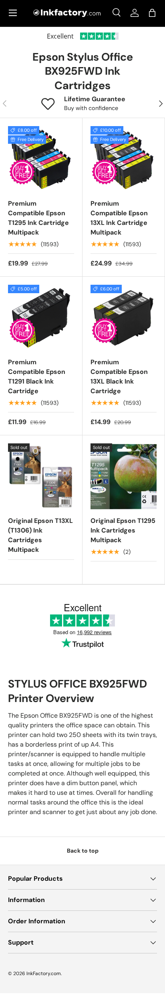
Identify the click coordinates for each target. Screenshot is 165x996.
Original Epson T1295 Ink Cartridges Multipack (123, 530)
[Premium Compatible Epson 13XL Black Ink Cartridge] (124, 318)
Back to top (83, 850)
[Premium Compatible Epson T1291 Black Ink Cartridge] (41, 318)
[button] (152, 13)
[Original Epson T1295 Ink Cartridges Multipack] (124, 476)
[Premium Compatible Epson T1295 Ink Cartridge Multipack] (41, 159)
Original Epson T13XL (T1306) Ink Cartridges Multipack (40, 535)
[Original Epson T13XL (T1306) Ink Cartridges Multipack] (41, 476)
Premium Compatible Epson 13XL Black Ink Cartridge (119, 376)
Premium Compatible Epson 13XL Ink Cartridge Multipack (119, 218)
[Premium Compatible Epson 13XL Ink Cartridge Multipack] (124, 159)
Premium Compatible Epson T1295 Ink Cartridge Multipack (38, 218)
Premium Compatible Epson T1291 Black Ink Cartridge (36, 376)
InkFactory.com (43, 973)
